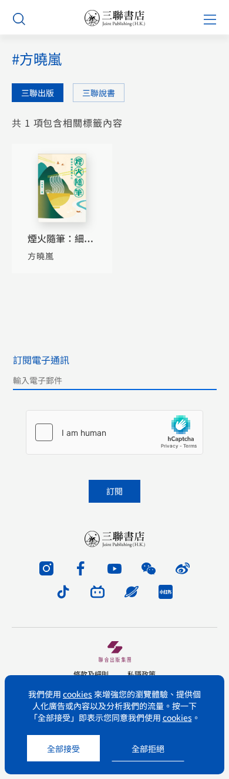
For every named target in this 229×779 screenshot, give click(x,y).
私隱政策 (141, 674)
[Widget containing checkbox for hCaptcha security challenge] (114, 432)
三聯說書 (98, 93)
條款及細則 (91, 674)
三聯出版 (37, 93)
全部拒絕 (148, 748)
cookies (77, 694)
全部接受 (63, 748)
